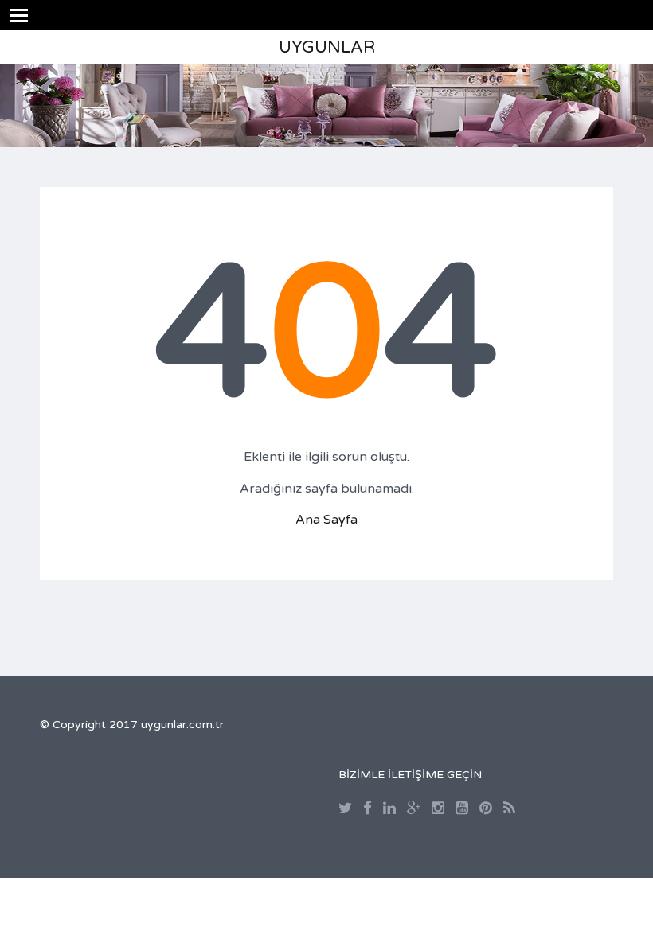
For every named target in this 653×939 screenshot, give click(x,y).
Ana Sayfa (326, 520)
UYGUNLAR (327, 47)
